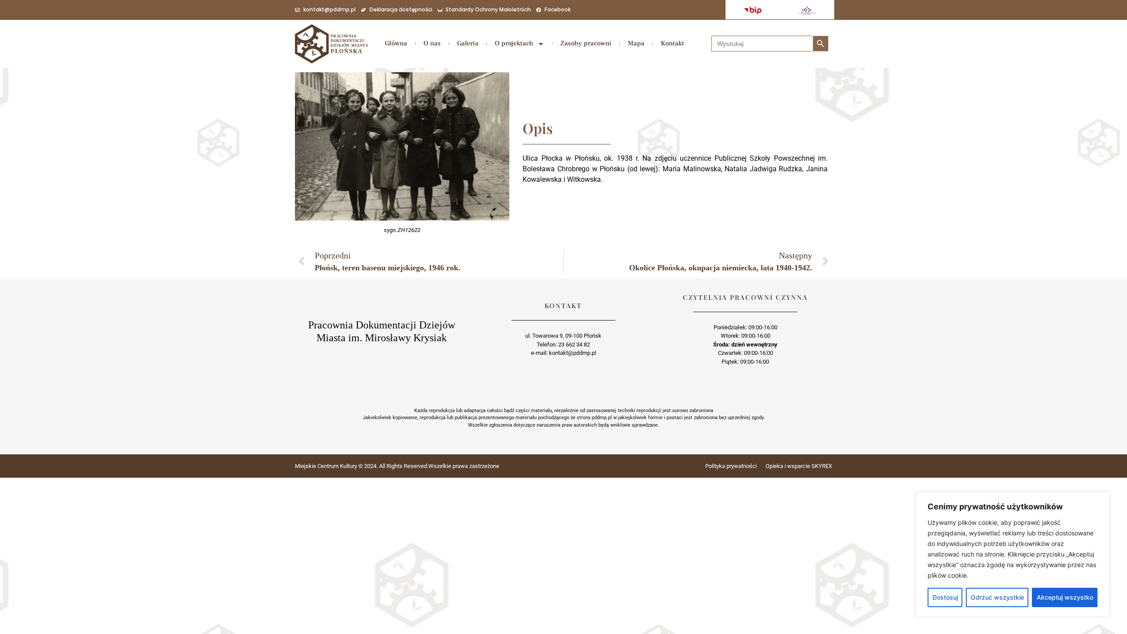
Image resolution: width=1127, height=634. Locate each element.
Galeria (468, 43)
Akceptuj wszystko (1065, 597)
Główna (396, 43)
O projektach (514, 43)
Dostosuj (945, 597)
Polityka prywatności (731, 466)
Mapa (636, 43)
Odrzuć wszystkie (997, 597)
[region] (1012, 554)
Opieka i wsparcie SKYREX (799, 466)
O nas (432, 43)
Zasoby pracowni (585, 43)
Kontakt (672, 43)
